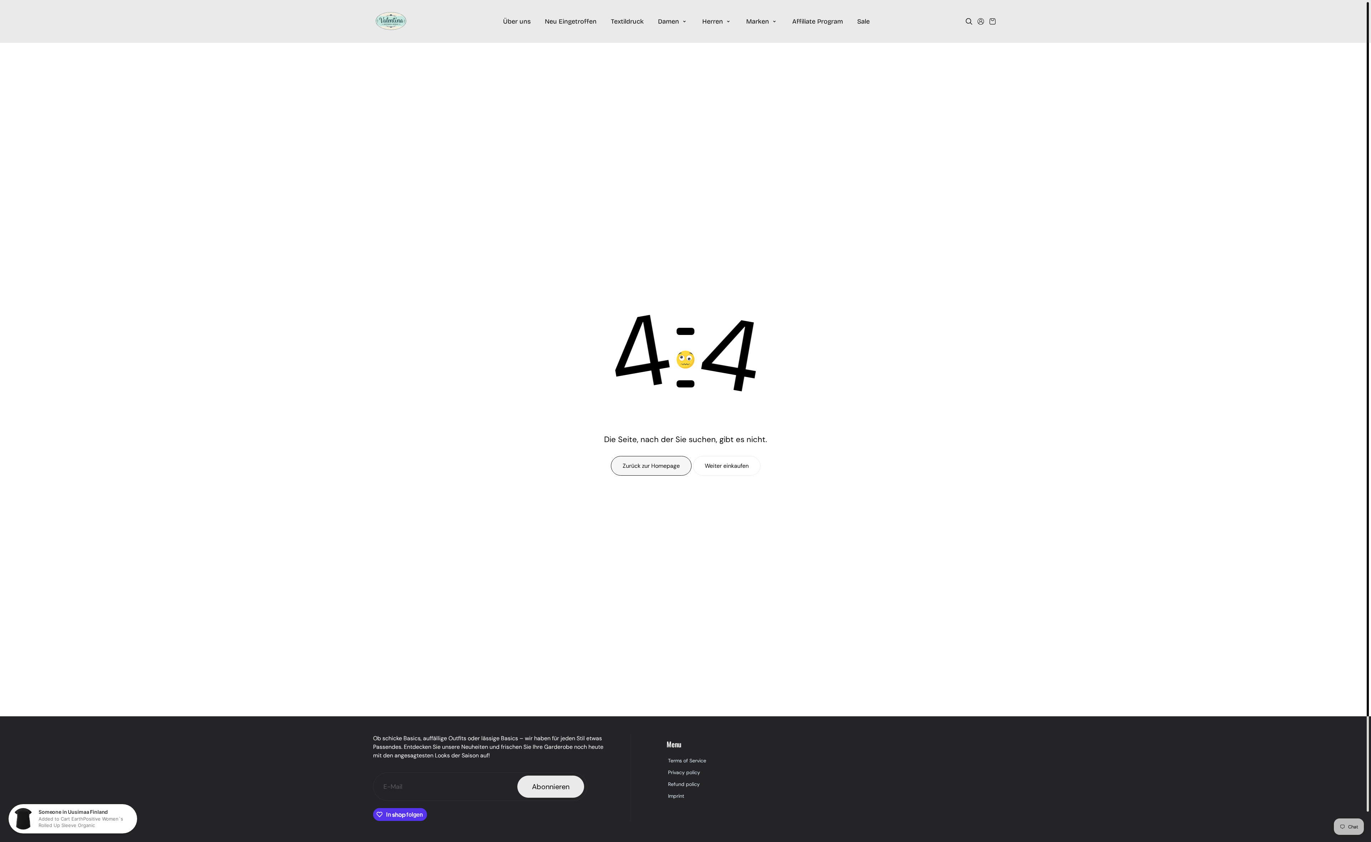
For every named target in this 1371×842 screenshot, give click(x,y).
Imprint (676, 796)
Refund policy (684, 784)
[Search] (969, 21)
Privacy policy (684, 772)
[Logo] (391, 21)
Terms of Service (687, 760)
